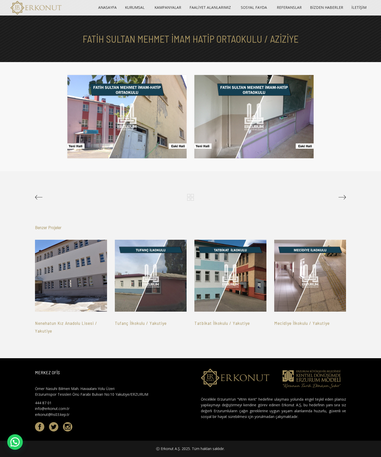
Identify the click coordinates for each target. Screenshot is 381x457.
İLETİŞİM (358, 7)
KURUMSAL (135, 7)
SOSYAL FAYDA (254, 7)
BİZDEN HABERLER (326, 7)
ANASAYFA (107, 7)
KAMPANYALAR (167, 7)
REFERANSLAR (289, 7)
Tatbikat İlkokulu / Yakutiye (222, 323)
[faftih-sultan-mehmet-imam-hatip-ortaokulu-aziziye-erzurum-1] (127, 116)
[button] (15, 442)
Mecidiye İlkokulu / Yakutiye (302, 323)
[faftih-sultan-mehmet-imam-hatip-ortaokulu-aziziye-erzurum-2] (254, 116)
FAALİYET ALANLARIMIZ (210, 7)
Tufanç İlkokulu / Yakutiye (141, 323)
